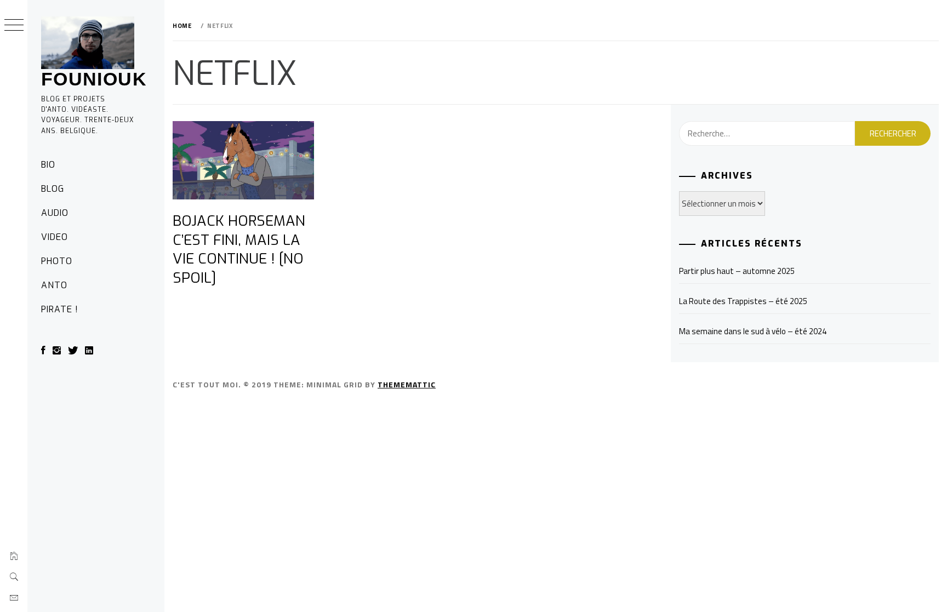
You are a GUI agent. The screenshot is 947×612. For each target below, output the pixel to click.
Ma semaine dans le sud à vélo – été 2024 (752, 331)
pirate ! (59, 309)
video (54, 237)
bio (48, 164)
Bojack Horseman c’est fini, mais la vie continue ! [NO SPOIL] (239, 249)
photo (56, 261)
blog (52, 189)
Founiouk (94, 78)
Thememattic (407, 384)
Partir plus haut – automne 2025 (737, 271)
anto (54, 285)
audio (55, 213)
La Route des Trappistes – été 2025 (743, 301)
